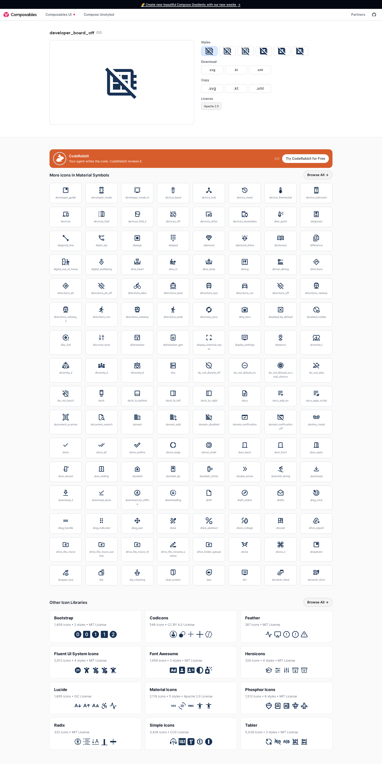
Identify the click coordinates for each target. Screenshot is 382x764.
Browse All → (318, 175)
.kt (236, 70)
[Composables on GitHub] (374, 14)
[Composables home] (20, 14)
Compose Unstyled (99, 14)
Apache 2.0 (211, 106)
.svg (212, 70)
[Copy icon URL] (99, 32)
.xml (260, 70)
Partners (358, 14)
